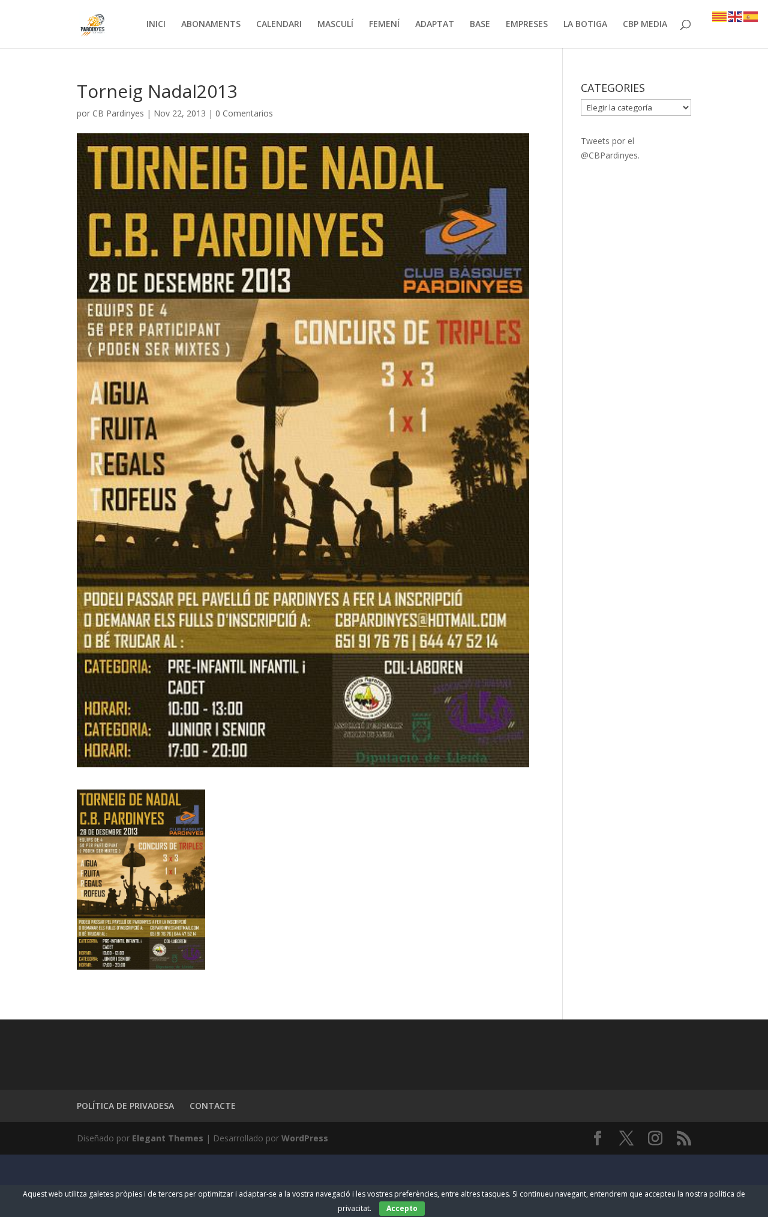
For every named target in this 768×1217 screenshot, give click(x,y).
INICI (156, 24)
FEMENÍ (384, 24)
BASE (480, 24)
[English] (735, 16)
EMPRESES (527, 24)
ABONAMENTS (211, 24)
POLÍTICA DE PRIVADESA (125, 1105)
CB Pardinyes (118, 113)
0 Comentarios (244, 113)
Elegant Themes (167, 1138)
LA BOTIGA (585, 24)
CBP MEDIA (645, 24)
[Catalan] (720, 16)
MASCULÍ (335, 24)
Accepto (402, 1208)
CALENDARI (279, 24)
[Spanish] (751, 16)
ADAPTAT (434, 24)
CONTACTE (213, 1105)
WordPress (304, 1138)
